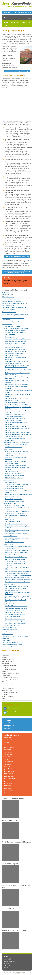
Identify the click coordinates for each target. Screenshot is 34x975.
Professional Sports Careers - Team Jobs (15, 349)
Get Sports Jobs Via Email (9, 629)
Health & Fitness (7, 690)
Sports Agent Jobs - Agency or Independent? (18, 484)
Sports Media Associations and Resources (17, 582)
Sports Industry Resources (11, 604)
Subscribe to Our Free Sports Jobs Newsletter (15, 636)
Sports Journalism (8, 776)
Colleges (4, 657)
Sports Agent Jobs (8, 480)
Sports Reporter (8, 773)
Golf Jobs (6, 759)
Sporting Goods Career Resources (15, 619)
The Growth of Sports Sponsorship (15, 330)
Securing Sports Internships (13, 473)
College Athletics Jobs (8, 297)
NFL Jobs (6, 742)
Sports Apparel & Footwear (10, 678)
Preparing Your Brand (11, 471)
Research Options (23, 12)
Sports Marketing (8, 769)
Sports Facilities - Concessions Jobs (15, 524)
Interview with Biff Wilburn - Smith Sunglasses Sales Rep (15, 589)
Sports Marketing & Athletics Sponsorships (16, 328)
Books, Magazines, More (12, 625)
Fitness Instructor (8, 793)
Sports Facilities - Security (12, 521)
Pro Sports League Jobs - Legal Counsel (16, 426)
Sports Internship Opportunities (11, 322)
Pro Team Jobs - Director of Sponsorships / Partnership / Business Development (17, 366)
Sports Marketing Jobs (8, 310)
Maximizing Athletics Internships (14, 475)
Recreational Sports (8, 661)
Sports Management (9, 771)
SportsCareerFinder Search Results (12, 644)
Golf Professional (8, 761)
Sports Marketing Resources (13, 347)
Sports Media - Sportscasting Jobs (15, 561)
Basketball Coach (8, 747)
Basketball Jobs (8, 745)
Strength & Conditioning (9, 692)
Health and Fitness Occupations (14, 542)
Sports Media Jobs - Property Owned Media (18, 575)
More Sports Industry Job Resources (15, 623)
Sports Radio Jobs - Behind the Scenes (16, 573)
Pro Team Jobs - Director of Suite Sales (16, 398)
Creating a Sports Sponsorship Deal (15, 332)
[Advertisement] (17, 104)
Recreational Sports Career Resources (16, 608)
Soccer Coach (7, 752)
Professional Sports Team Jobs (11, 299)
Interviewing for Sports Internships (15, 465)
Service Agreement (7, 634)
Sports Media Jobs (8, 544)
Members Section (7, 324)
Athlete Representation (9, 684)
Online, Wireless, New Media (10, 673)
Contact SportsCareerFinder (10, 642)
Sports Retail (6, 675)
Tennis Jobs (6, 766)
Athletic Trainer (7, 785)
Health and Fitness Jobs (9, 312)
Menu (5, 18)
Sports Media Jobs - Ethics (12, 548)
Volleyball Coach (8, 757)
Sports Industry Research (12, 463)
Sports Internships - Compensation (15, 461)
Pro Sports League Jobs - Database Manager (18, 434)
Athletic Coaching (7, 696)
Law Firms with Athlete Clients (14, 488)
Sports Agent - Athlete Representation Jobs (14, 307)
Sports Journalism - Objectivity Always (16, 552)
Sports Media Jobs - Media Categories (16, 557)
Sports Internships (8, 449)
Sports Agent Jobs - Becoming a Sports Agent (18, 494)
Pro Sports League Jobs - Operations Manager (18, 432)
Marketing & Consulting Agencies (12, 686)
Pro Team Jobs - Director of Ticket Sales (16, 384)
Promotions (5, 694)
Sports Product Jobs (9, 584)
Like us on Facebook (13, 708)
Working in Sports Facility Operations (16, 505)
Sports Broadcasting (9, 778)
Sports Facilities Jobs (8, 305)
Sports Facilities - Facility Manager (15, 513)
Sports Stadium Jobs (9, 781)
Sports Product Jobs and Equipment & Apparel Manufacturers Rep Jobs (15, 315)
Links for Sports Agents (12, 497)
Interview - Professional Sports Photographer (18, 580)
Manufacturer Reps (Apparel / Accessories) (17, 586)
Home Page (5, 292)
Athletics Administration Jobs (13, 447)
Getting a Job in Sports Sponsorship (15, 341)
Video (3, 682)
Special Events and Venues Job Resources (17, 621)
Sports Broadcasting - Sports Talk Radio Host (18, 571)
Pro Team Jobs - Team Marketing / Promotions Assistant (15, 354)
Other (3, 698)
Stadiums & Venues (8, 688)
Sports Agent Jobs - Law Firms (14, 486)
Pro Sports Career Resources (13, 612)
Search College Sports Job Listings (15, 71)
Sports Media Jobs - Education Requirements (18, 546)
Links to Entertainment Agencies (14, 501)
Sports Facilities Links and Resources (16, 534)
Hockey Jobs (7, 764)
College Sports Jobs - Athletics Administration (16, 442)
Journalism (5, 671)
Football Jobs (7, 737)
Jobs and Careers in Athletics (11, 326)
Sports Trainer (7, 788)
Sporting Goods (7, 783)
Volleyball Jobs (7, 754)
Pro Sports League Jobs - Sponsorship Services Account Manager (16, 419)
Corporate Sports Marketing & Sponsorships (18, 339)
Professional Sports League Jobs (11, 301)
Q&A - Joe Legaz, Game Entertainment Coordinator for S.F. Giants (16, 362)
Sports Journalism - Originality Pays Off (16, 550)
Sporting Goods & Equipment (11, 680)
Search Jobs (6, 12)
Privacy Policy (6, 638)
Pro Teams (5, 653)
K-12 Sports (5, 667)
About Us (4, 632)
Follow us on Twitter (13, 712)
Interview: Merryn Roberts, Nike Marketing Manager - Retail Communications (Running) (18, 597)
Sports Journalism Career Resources (15, 610)
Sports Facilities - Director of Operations (17, 511)
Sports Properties (10, 334)
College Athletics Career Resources (15, 614)
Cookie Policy (6, 640)
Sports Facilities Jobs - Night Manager (16, 515)
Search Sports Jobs (7, 647)
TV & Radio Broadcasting (9, 669)
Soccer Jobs (7, 749)
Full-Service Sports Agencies (13, 499)
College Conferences (8, 659)
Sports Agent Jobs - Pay (12, 482)
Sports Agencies (10, 337)
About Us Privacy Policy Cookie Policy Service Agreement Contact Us (9, 959)
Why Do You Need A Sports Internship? (16, 451)
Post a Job (6, 728)
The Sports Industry (7, 295)
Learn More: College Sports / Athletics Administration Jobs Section (16, 271)
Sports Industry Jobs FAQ (9, 627)
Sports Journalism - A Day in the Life (15, 559)
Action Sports (6, 663)
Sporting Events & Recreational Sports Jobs (14, 303)
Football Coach (7, 740)
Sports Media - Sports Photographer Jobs (17, 577)
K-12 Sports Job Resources (12, 617)
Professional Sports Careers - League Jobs (15, 405)
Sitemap (5, 967)
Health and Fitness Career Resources (16, 606)
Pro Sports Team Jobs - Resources (15, 402)
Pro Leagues (5, 655)
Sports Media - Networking (13, 555)
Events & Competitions (9, 665)
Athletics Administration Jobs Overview (16, 445)
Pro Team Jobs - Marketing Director (15, 351)
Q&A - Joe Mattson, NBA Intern (14, 478)
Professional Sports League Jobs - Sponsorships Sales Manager (15, 415)
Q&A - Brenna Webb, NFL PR (13, 436)
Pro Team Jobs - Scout (11, 400)
